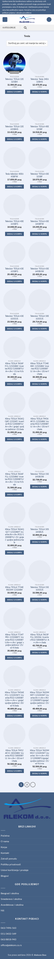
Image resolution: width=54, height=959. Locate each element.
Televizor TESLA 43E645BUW (39, 270)
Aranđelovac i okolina (12, 905)
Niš (2, 910)
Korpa (4, 847)
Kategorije (9, 28)
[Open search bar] (25, 27)
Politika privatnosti (11, 864)
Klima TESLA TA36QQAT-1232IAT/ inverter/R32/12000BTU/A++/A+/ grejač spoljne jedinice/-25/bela (14, 424)
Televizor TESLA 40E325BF (39, 128)
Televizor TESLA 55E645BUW (39, 475)
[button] (5, 19)
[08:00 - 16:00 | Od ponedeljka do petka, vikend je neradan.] (40, 28)
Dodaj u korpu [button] (14, 92)
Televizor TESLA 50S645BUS (39, 530)
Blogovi (5, 876)
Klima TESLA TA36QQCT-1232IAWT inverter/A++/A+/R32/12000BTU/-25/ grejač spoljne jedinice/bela (14, 536)
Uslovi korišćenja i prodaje (14, 870)
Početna (5, 836)
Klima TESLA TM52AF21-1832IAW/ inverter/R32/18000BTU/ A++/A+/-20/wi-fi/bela (14, 755)
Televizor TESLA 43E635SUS (14, 317)
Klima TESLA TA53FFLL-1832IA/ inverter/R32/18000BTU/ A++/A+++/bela (39, 639)
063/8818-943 (8, 939)
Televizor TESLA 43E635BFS (14, 270)
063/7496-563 (8, 928)
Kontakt (5, 853)
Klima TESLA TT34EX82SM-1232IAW (14, 588)
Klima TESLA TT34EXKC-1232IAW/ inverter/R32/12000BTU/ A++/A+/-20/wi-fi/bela (39, 369)
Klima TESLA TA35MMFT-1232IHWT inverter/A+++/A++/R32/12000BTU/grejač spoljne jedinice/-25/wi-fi (39, 699)
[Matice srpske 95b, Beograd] (31, 28)
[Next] (32, 784)
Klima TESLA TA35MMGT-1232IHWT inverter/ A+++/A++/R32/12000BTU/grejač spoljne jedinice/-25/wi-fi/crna (39, 757)
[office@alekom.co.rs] (36, 28)
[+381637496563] (45, 28)
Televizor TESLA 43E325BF (39, 175)
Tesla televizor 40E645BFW (14, 175)
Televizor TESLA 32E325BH (14, 80)
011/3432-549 (8, 934)
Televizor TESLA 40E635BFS (14, 222)
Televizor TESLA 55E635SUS (39, 588)
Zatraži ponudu (9, 859)
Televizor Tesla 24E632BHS (39, 80)
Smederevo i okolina (11, 899)
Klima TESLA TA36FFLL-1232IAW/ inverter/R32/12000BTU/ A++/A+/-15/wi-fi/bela (14, 479)
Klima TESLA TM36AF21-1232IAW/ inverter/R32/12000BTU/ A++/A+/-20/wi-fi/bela (39, 424)
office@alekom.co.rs (11, 945)
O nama (5, 841)
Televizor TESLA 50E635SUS (39, 317)
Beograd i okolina (10, 893)
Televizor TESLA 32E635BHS (14, 128)
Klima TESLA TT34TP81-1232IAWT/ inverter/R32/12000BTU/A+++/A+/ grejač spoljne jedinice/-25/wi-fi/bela (14, 641)
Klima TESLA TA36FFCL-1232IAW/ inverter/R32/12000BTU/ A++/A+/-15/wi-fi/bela (14, 369)
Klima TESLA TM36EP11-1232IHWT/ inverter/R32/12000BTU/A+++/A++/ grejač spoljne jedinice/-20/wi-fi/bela (14, 699)
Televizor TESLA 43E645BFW (39, 222)
